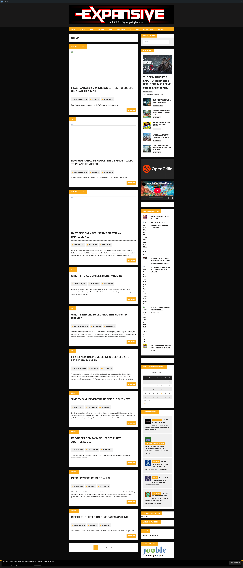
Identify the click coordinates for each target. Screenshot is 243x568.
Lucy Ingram (92, 407)
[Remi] (148, 480)
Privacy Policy (148, 29)
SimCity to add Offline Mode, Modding (97, 276)
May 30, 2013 (78, 407)
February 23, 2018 (80, 99)
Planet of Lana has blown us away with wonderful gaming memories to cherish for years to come (157, 425)
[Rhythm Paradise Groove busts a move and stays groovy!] (147, 128)
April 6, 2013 (78, 450)
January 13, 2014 (80, 284)
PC (130, 29)
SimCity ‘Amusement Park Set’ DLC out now (100, 399)
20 (161, 393)
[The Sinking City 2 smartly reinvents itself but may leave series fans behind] (157, 72)
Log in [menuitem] (6, 1)
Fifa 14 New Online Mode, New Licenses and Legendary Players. (100, 358)
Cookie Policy (37, 565)
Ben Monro (93, 245)
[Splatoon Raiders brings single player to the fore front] (147, 116)
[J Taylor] (148, 496)
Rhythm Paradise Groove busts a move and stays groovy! (161, 124)
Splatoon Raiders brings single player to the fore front (161, 112)
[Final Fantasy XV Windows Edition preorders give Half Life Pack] (103, 83)
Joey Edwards (93, 450)
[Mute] (169, 198)
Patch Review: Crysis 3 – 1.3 (90, 478)
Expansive (95, 99)
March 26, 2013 (79, 525)
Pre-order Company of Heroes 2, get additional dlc (96, 440)
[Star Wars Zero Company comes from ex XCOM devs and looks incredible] (147, 105)
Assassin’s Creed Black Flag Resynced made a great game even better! (161, 136)
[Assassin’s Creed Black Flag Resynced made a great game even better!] (147, 140)
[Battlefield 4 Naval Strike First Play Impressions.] (103, 228)
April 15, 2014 (79, 245)
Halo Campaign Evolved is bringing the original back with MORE (162, 147)
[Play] (143, 198)
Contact (161, 29)
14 (165, 389)
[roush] (148, 464)
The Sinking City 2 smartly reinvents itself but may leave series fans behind (157, 82)
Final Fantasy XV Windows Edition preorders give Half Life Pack (102, 89)
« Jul (144, 404)
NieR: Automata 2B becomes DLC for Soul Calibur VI (159, 225)
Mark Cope (95, 284)
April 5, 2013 (78, 486)
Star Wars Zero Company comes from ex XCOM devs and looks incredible (162, 100)
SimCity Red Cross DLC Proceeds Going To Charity (99, 316)
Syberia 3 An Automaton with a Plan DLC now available (160, 269)
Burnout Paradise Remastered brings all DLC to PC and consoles (102, 162)
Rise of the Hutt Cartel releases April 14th (100, 517)
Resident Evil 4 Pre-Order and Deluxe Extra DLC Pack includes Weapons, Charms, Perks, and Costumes (156, 498)
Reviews (83, 29)
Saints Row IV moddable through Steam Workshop (160, 309)
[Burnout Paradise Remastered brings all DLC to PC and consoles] (103, 156)
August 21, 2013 (80, 368)
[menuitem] (1, 1)
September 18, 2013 (81, 326)
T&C (137, 29)
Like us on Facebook (150, 522)
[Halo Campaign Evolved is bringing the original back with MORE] (147, 151)
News (73, 29)
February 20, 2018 (80, 172)
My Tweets (144, 516)
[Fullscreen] (172, 198)
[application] (157, 190)
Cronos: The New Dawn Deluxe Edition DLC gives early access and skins (160, 260)
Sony (110, 29)
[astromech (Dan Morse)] (148, 441)
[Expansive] (121, 14)
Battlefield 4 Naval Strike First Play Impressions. (96, 235)
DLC (91, 29)
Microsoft (121, 29)
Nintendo (100, 29)
